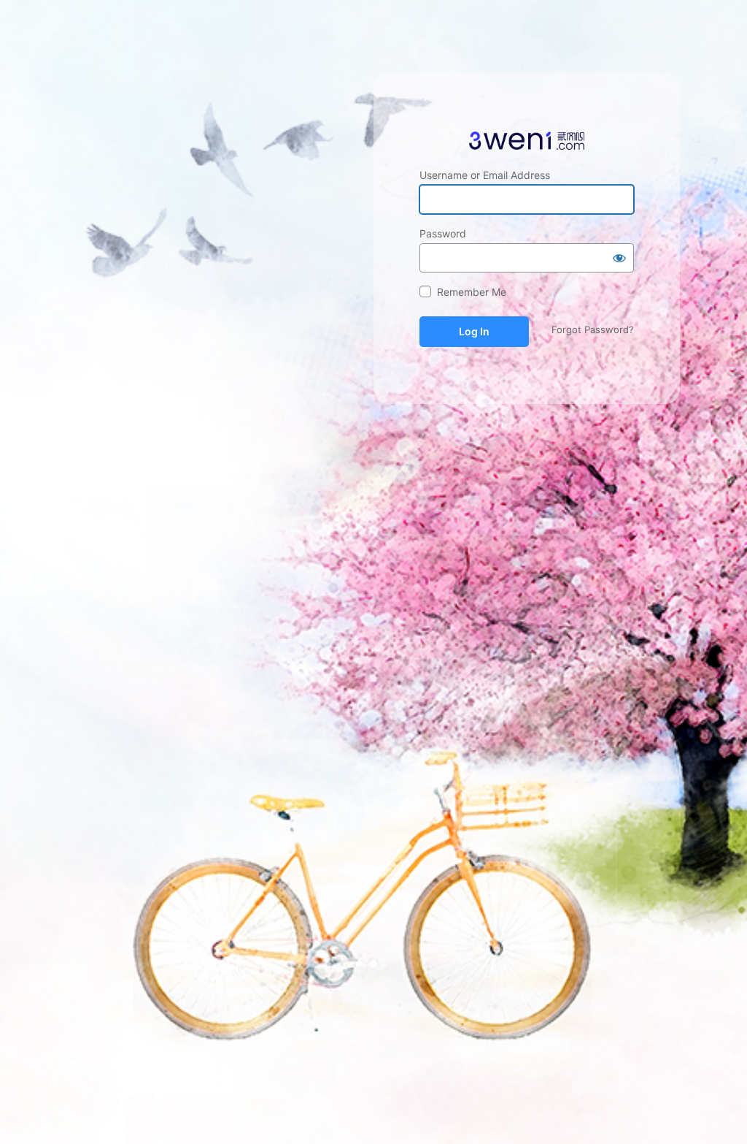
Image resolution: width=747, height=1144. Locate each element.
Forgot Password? (592, 329)
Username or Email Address (484, 175)
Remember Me (471, 292)
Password (442, 233)
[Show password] (619, 257)
